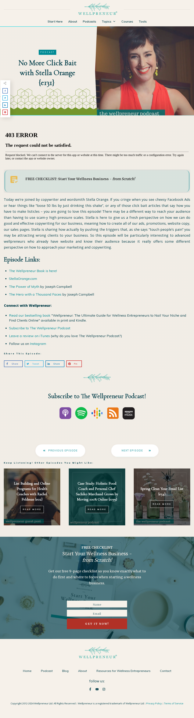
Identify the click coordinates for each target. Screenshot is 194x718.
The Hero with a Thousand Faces (35, 294)
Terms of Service (173, 703)
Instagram (38, 343)
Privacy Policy (154, 703)
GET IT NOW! (97, 623)
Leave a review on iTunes (29, 336)
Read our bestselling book (29, 315)
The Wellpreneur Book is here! (33, 271)
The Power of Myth (24, 286)
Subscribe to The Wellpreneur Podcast (39, 328)
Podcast (47, 52)
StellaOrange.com (23, 278)
